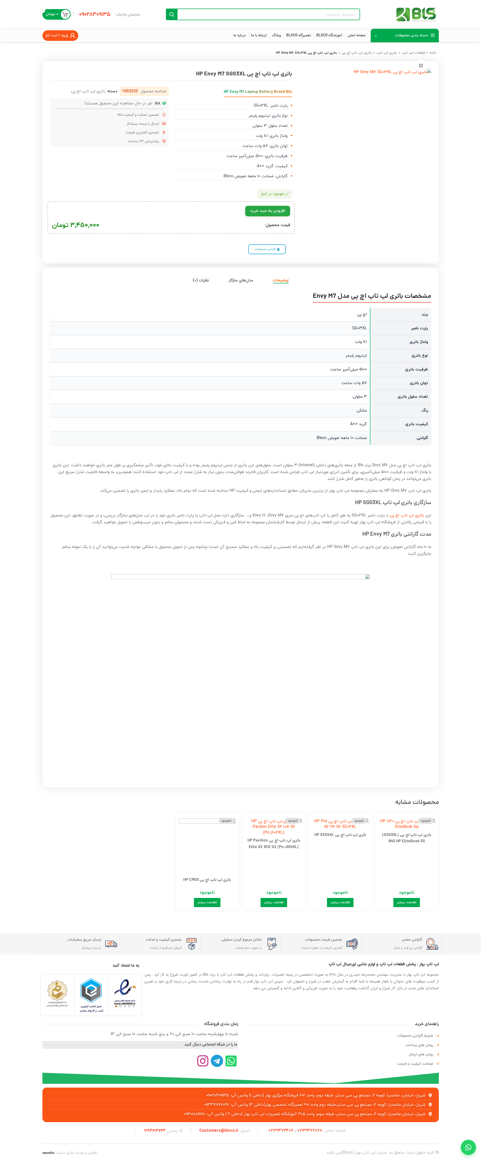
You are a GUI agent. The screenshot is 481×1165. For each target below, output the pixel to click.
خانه (432, 52)
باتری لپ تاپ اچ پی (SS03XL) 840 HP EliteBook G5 (406, 838)
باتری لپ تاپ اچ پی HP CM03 (207, 880)
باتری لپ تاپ (386, 52)
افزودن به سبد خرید (267, 211)
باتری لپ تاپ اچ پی (357, 52)
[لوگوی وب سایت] (416, 14)
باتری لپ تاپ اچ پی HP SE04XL (340, 835)
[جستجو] (172, 14)
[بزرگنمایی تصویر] (421, 65)
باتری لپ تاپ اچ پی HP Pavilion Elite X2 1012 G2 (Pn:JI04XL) (273, 844)
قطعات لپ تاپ (413, 52)
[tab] (281, 280)
